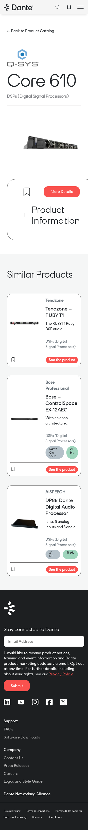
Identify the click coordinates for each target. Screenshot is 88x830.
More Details (62, 191)
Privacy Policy (61, 674)
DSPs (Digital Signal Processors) (38, 96)
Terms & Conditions (38, 811)
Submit (17, 685)
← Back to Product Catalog (30, 30)
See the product (62, 360)
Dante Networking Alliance (27, 794)
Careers (11, 773)
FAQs (8, 729)
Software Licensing (15, 817)
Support (11, 721)
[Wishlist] (69, 7)
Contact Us (13, 757)
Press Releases (16, 765)
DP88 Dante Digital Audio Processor (60, 506)
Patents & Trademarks (68, 811)
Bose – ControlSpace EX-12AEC (61, 403)
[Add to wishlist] (26, 191)
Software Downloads (22, 737)
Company (12, 749)
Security (37, 817)
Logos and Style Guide (23, 781)
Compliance (55, 817)
